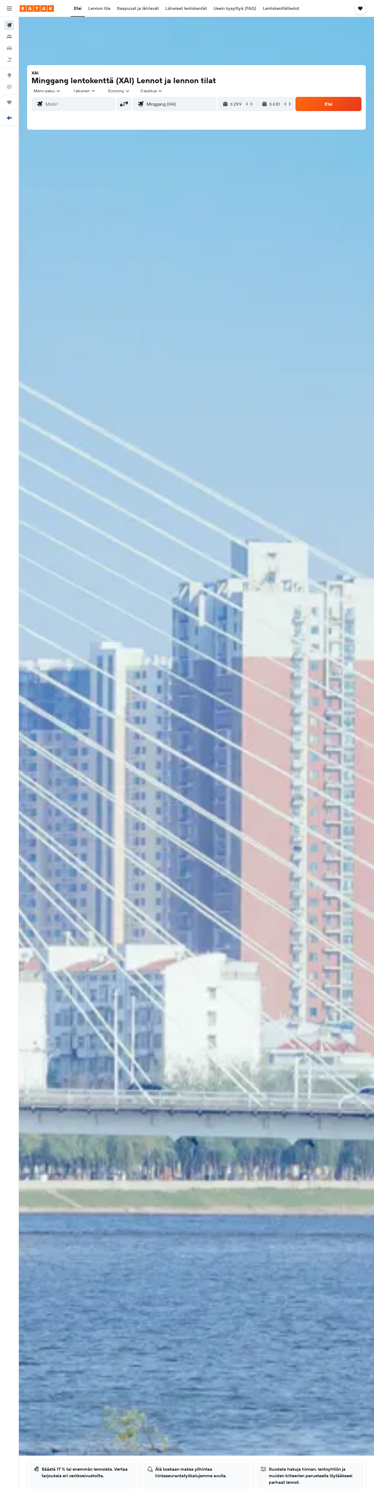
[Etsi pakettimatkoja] (9, 59)
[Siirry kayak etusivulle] (37, 8)
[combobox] (47, 91)
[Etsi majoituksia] (9, 36)
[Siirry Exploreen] (9, 75)
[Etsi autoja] (9, 48)
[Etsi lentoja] (9, 25)
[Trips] (9, 102)
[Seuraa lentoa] (9, 86)
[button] (9, 8)
